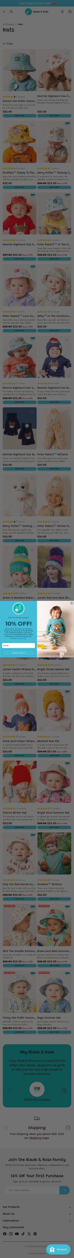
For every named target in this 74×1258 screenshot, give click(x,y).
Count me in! (18, 652)
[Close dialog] (71, 603)
